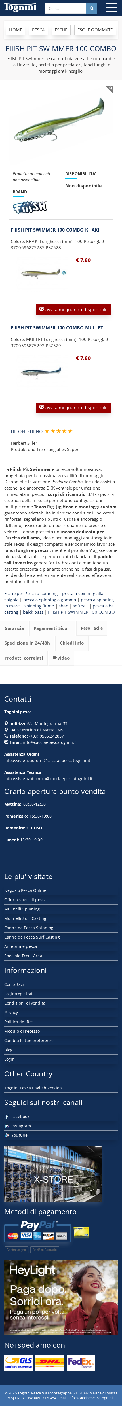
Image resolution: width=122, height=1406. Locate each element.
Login (9, 1059)
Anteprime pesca (20, 946)
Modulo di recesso (22, 1031)
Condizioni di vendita (24, 1003)
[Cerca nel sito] (91, 8)
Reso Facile (92, 628)
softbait (80, 606)
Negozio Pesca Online (25, 890)
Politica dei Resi (19, 1021)
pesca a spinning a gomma (49, 599)
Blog (8, 1050)
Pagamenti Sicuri (52, 628)
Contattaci (14, 984)
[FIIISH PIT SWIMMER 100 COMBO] (61, 125)
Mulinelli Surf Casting (25, 918)
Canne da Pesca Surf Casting (32, 937)
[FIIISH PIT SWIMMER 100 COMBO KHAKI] (42, 274)
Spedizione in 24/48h (27, 643)
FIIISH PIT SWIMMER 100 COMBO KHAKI (55, 230)
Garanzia (14, 628)
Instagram (20, 1125)
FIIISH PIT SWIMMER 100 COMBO (81, 612)
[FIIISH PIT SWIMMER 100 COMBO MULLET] (42, 372)
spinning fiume (39, 606)
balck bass (33, 612)
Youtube (19, 1135)
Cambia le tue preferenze (29, 1040)
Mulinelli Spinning (22, 909)
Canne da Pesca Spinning (28, 927)
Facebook (19, 1116)
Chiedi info (72, 643)
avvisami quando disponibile (76, 309)
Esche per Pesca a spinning (31, 593)
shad (63, 606)
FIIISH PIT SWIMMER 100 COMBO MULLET (57, 328)
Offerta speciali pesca (25, 899)
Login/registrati (19, 993)
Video (63, 658)
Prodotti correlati (24, 658)
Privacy (11, 1012)
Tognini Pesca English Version (33, 1088)
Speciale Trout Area (23, 955)
